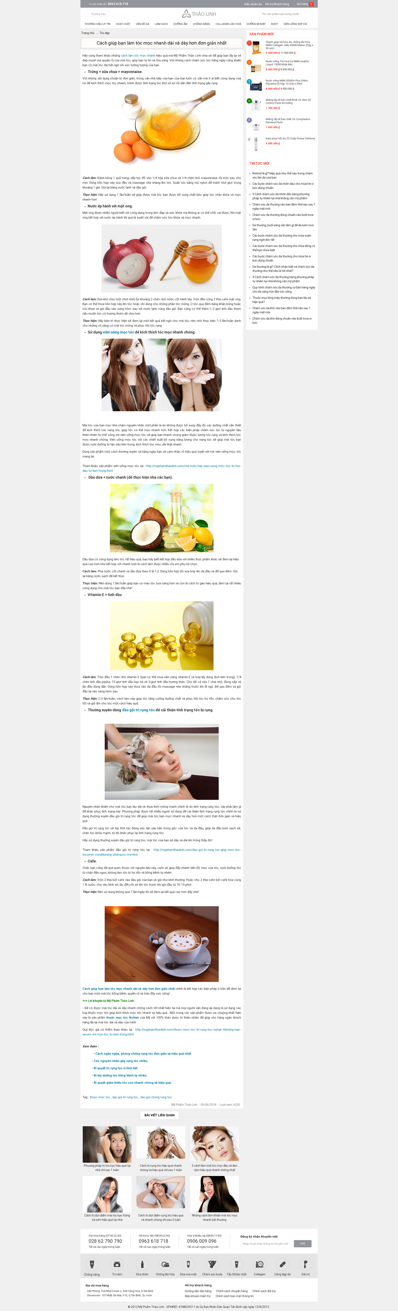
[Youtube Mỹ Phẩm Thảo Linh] (300, 1287)
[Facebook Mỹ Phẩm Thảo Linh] (293, 1287)
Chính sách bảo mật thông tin (235, 1296)
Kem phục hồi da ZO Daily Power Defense (290, 138)
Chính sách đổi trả (264, 1291)
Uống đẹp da (282, 1274)
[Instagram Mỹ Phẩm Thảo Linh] (307, 1287)
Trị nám (117, 1274)
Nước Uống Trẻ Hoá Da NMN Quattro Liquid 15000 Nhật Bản (287, 63)
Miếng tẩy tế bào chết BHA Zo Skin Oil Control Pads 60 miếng (288, 101)
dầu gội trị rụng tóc (138, 710)
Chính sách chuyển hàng (232, 1291)
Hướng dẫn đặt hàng (198, 1291)
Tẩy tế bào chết (236, 1274)
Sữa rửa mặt (188, 1274)
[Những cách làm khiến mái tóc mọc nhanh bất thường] (214, 1194)
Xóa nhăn (142, 1274)
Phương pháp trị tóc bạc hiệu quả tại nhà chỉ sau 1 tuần (107, 1168)
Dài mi (306, 1274)
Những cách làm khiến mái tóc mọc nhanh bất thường (214, 1217)
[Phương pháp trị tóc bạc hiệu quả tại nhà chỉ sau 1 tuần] (107, 1145)
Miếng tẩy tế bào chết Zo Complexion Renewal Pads (288, 121)
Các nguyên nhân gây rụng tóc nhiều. (121, 1061)
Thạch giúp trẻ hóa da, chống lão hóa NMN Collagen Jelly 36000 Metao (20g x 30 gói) (289, 44)
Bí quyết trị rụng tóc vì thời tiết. (116, 1068)
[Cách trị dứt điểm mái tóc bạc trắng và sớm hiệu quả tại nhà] (107, 1194)
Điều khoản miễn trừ (198, 1296)
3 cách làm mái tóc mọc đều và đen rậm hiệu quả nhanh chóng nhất (214, 1168)
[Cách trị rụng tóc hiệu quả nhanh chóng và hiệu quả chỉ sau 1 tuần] (160, 1145)
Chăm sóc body (212, 1274)
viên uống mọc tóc (118, 332)
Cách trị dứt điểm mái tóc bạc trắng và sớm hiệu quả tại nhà (107, 1217)
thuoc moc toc (100, 1097)
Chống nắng (92, 1274)
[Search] (309, 14)
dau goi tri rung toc (125, 1097)
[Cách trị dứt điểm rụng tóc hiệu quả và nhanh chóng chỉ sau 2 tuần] (160, 1194)
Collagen (259, 1274)
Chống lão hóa (165, 1274)
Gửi (302, 1243)
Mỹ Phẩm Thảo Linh (151, 1307)
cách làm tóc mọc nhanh (138, 55)
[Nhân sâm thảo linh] (199, 13)
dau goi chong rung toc (156, 1097)
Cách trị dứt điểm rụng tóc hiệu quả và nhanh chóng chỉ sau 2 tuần (160, 1217)
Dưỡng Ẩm (180, 24)
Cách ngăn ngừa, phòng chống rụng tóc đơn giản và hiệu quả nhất (143, 1054)
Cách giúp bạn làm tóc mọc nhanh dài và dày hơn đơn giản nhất (129, 989)
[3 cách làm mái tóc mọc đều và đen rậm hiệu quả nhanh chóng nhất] (214, 1145)
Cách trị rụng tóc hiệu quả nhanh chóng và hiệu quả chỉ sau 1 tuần (161, 1168)
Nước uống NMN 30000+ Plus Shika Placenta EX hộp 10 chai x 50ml (287, 82)
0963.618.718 (108, 4)
